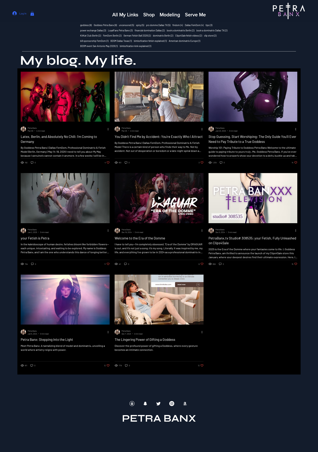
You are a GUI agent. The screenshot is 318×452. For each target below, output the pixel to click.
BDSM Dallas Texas (121, 40)
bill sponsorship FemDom (94, 40)
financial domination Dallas (150, 30)
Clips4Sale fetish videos (188, 35)
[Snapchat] (145, 403)
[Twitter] (158, 403)
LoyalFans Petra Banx (120, 30)
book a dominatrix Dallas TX (211, 30)
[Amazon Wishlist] (185, 403)
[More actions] (109, 129)
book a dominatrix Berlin (180, 30)
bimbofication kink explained (135, 45)
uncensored (126, 25)
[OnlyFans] (132, 403)
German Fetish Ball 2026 (137, 35)
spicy (140, 25)
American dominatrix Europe (184, 40)
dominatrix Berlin (163, 35)
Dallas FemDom (194, 25)
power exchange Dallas (93, 30)
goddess (86, 25)
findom (177, 25)
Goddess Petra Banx (105, 25)
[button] (32, 13)
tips (209, 25)
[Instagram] (171, 403)
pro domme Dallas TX (158, 25)
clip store (210, 35)
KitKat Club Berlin (90, 35)
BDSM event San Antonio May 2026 (99, 45)
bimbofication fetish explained (150, 40)
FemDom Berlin (112, 35)
